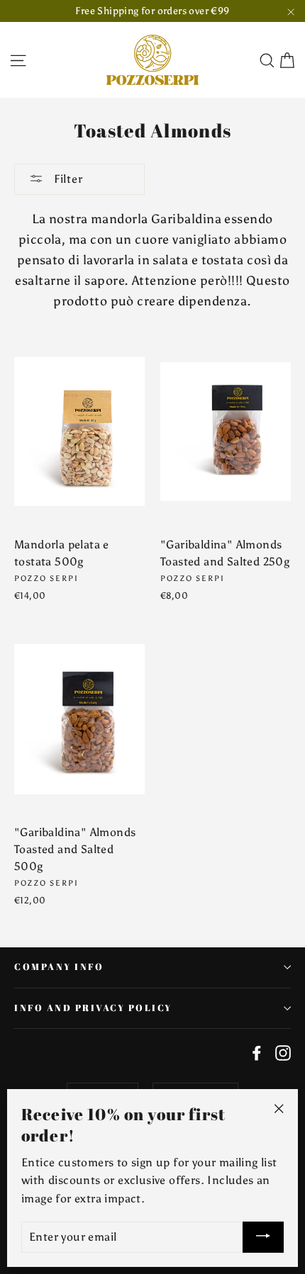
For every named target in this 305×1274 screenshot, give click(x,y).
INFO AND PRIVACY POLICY (93, 1008)
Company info (59, 967)
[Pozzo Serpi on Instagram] (283, 1052)
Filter (66, 179)
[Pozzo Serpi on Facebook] (257, 1052)
